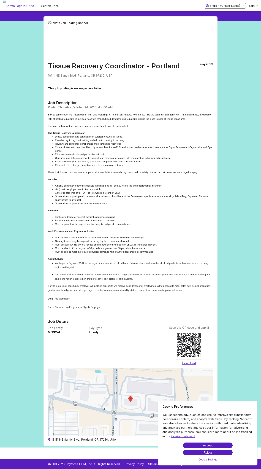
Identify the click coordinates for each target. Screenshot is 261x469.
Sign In (253, 5)
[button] (130, 402)
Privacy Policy (134, 464)
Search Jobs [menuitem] (50, 6)
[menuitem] (19, 6)
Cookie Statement (183, 436)
